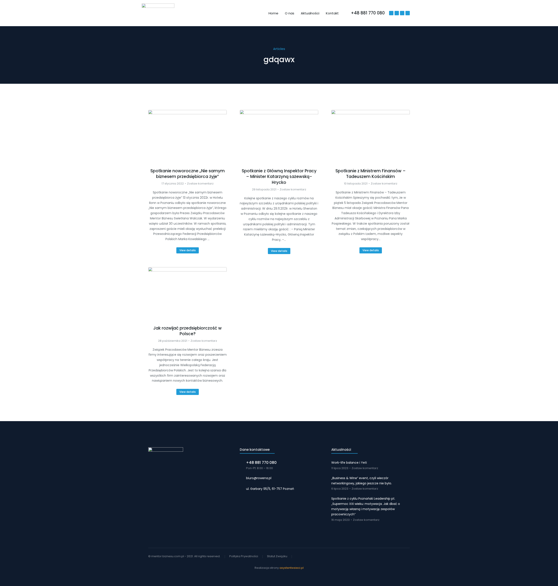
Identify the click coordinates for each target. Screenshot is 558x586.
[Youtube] (397, 13)
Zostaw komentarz (200, 184)
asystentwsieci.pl (291, 568)
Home (273, 13)
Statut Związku (277, 556)
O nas (289, 13)
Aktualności (310, 13)
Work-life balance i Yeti (349, 462)
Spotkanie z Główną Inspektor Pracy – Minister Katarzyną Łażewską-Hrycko (279, 176)
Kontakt (332, 13)
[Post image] (187, 136)
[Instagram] (407, 13)
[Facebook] (391, 13)
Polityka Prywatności (243, 556)
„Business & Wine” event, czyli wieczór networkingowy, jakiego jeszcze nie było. (361, 480)
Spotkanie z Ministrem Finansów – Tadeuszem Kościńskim (370, 174)
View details (187, 250)
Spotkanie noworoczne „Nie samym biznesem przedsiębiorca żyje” (187, 174)
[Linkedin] (402, 13)
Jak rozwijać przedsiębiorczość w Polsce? (187, 331)
